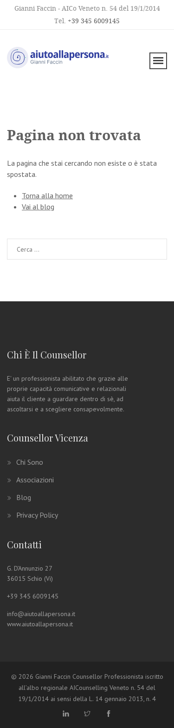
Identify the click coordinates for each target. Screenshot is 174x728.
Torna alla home (47, 195)
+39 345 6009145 (94, 20)
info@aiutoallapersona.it (41, 614)
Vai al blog (38, 206)
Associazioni (35, 479)
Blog (23, 497)
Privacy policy (37, 515)
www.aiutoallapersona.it (40, 624)
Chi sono (29, 462)
